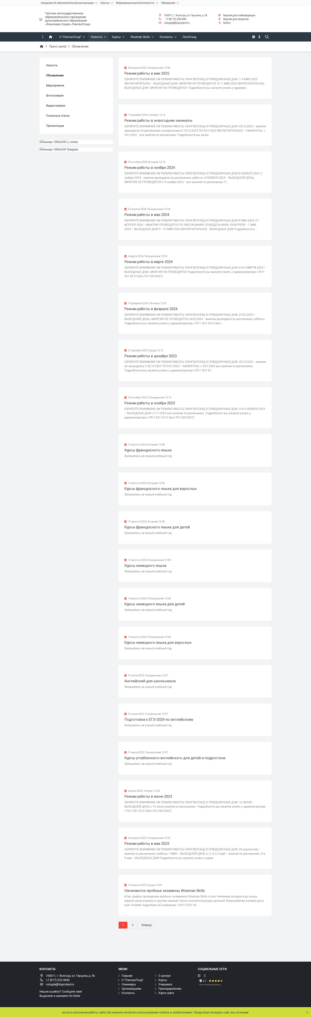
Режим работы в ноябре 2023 (149, 403)
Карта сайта (166, 993)
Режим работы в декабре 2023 (150, 356)
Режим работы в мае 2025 (146, 73)
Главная (127, 975)
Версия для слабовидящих (239, 15)
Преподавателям (169, 988)
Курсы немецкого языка (145, 565)
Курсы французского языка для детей (157, 527)
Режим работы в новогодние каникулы (158, 120)
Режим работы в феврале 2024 (150, 309)
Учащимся (165, 984)
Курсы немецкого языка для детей (154, 604)
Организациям (131, 988)
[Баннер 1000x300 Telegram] (76, 149)
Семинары (129, 984)
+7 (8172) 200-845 (175, 19)
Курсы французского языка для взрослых (160, 488)
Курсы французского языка (148, 450)
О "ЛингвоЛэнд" (132, 980)
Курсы (162, 980)
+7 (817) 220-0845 (58, 980)
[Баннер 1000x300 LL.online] (76, 142)
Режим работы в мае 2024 (146, 214)
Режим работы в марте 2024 (148, 262)
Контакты (128, 993)
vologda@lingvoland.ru (177, 22)
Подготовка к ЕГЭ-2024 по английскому (158, 719)
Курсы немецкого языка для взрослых (157, 642)
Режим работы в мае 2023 (146, 843)
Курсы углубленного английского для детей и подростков (174, 758)
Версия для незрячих (236, 19)
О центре (164, 975)
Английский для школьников (150, 681)
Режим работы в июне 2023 (148, 796)
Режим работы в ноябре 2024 (149, 167)
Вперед (146, 925)
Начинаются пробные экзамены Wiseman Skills (164, 890)
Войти (227, 22)
